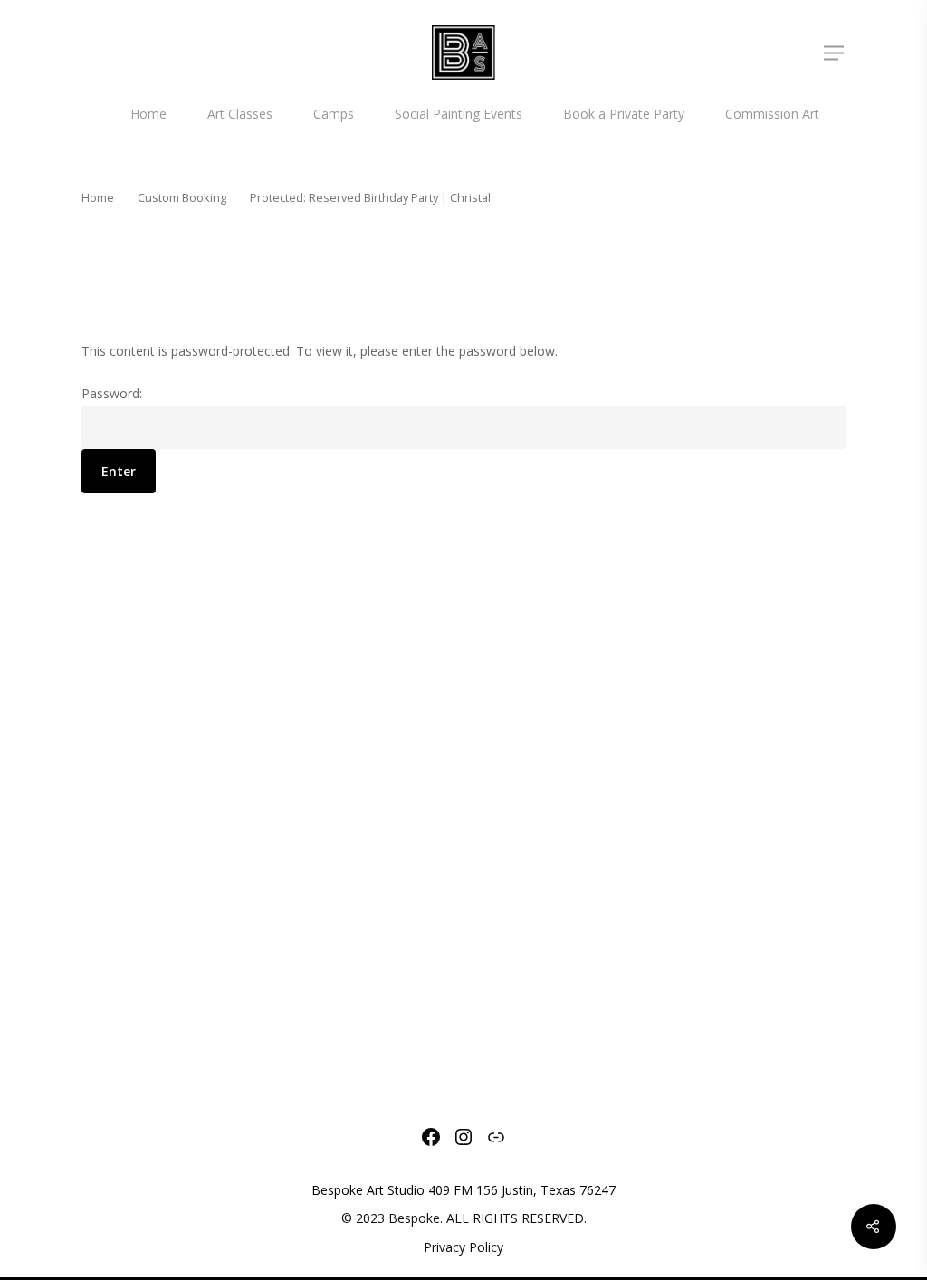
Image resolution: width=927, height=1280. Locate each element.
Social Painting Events (458, 113)
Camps (333, 113)
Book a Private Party (623, 113)
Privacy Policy (463, 1247)
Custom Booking (182, 197)
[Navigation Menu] (835, 52)
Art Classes (239, 113)
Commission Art (772, 113)
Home (148, 113)
